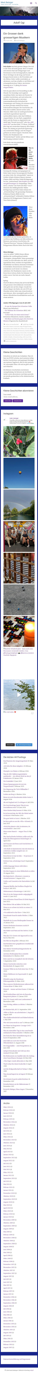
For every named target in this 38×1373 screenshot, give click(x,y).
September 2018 (9, 1243)
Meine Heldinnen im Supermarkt (14, 974)
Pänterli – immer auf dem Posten (14, 989)
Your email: (7, 394)
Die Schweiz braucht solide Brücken (15, 1079)
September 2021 (9, 1178)
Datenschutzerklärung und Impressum (16, 1359)
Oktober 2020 (8, 1196)
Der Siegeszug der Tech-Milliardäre (15, 789)
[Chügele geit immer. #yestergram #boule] (19, 599)
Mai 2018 (6, 1252)
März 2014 (7, 1338)
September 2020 (9, 1199)
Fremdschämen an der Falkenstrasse (15, 1084)
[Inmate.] (19, 568)
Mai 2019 (6, 1232)
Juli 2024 (6, 1131)
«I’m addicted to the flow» (12, 912)
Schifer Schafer (8, 337)
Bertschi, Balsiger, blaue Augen (14, 1089)
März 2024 (7, 1137)
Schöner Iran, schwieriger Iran (13, 861)
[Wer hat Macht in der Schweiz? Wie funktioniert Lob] (19, 536)
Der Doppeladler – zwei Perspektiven (16, 1046)
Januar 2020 (7, 1217)
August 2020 (7, 1202)
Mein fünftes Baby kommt (12, 810)
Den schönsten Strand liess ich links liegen (18, 899)
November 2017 (8, 1267)
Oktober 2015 (8, 1330)
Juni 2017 (6, 1282)
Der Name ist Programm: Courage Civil (16, 1025)
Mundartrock (7, 333)
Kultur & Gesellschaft (12, 324)
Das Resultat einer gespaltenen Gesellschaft (18, 944)
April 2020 (7, 1208)
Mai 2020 (6, 1205)
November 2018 (8, 1238)
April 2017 (6, 1288)
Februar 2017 (7, 1291)
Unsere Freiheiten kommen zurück (15, 925)
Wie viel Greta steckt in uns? (13, 1022)
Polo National (16, 335)
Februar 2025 (7, 1119)
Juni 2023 (6, 1146)
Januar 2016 (7, 1321)
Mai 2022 (6, 1169)
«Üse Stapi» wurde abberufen (13, 1061)
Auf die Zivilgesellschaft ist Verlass (15, 1069)
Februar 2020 (8, 1214)
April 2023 (6, 1151)
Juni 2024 (6, 1134)
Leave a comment (10, 341)
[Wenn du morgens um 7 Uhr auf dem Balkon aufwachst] (19, 473)
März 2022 (7, 1172)
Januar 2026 (7, 1113)
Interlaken (6, 328)
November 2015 (8, 1327)
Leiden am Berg (8, 794)
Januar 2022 (7, 1175)
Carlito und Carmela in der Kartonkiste (16, 881)
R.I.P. (22, 335)
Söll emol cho (27, 337)
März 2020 (7, 1211)
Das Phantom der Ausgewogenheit (15, 761)
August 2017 (7, 1276)
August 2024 (7, 1128)
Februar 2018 (7, 1261)
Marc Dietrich (7, 330)
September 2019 (9, 1226)
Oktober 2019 (8, 1223)
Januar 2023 (7, 1154)
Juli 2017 (6, 1279)
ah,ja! (31, 1370)
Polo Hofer (23, 333)
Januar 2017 (7, 1294)
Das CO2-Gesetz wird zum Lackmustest (16, 999)
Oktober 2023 (8, 1143)
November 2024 (9, 1122)
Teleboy (14, 339)
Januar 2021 (7, 1190)
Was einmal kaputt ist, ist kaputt (14, 1074)
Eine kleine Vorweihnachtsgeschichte (16, 949)
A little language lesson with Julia (14, 866)
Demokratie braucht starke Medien (15, 915)
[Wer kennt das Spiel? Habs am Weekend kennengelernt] (19, 631)
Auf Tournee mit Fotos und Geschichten (17, 844)
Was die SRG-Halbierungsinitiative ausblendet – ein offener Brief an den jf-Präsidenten (17, 776)
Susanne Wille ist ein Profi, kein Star (15, 969)
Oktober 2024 (8, 1125)
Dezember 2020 (9, 1193)
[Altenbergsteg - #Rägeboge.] (19, 504)
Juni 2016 (6, 1312)
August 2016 (7, 1306)
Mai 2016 (6, 1315)
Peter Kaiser (16, 333)
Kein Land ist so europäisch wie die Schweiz (18, 959)
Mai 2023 (6, 1149)
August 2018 (7, 1246)
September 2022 (9, 1157)
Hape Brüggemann (25, 326)
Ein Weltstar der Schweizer (14, 310)
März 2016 (7, 1318)
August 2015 (7, 1332)
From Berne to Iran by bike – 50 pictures (17, 856)
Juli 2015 (6, 1335)
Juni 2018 (6, 1249)
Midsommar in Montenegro (13, 891)
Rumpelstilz (27, 335)
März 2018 (7, 1258)
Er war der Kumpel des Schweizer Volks (18, 306)
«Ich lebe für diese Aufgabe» (13, 766)
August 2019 (7, 1229)
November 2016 (8, 1300)
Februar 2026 (8, 1110)
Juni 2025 (6, 1116)
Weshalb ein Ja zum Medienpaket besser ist (18, 920)
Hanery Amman (14, 326)
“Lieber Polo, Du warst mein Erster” (17, 315)
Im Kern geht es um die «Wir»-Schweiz (17, 821)
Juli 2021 (6, 1181)
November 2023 (8, 1140)
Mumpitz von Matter (10, 771)
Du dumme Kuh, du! (10, 1009)
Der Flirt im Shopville (10, 941)
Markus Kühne (29, 330)
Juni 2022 (6, 1166)
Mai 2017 (6, 1285)
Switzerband (7, 339)
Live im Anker (28, 328)
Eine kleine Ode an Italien (12, 904)
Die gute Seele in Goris (11, 818)
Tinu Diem (20, 339)
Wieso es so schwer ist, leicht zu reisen (16, 907)
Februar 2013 (7, 1344)
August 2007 (7, 1347)
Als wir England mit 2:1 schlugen (14, 802)
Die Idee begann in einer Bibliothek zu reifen (19, 871)
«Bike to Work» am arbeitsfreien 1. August (18, 1012)
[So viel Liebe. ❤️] (19, 726)
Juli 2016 (6, 1309)
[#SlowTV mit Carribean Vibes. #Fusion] (19, 694)
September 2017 (8, 1273)
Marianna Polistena (19, 330)
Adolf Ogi (26, 324)
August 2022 (7, 1160)
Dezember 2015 (8, 1324)
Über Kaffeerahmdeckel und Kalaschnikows (18, 1017)
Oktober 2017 (8, 1270)
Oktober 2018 (8, 1241)
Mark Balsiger (7, 2)
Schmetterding (17, 337)
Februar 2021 (7, 1187)
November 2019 (8, 1220)
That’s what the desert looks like (14, 1064)
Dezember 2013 (8, 1341)
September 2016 (9, 1303)
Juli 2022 (6, 1163)
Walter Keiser (28, 339)
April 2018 (6, 1255)
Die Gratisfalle (8, 781)
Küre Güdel (14, 328)
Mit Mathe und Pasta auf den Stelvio (15, 930)
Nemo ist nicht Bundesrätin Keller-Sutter (17, 797)
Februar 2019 (7, 1235)
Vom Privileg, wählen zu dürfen (14, 1004)
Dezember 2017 (8, 1264)
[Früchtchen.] (19, 441)
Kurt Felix (21, 328)
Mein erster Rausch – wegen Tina (15, 831)
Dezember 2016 (8, 1297)
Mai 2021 (6, 1184)
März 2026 (7, 1107)
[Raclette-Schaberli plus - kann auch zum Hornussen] (19, 663)
